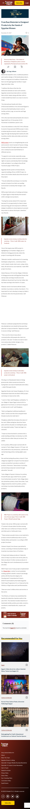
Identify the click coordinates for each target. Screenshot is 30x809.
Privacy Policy (4, 773)
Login (27, 3)
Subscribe (19, 3)
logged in (13, 628)
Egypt (2, 665)
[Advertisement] (14, 309)
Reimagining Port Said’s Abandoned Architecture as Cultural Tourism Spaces (13, 735)
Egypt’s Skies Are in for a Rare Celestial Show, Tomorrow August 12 (13, 670)
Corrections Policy (6, 780)
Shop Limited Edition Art (7, 752)
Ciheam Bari (6, 571)
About (3, 755)
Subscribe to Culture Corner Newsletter (12, 765)
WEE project (5, 142)
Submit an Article (5, 770)
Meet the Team (5, 757)
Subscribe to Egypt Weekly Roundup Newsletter (14, 763)
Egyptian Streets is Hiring (8, 760)
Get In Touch (4, 768)
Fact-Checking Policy (6, 778)
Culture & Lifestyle (6, 697)
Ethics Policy (4, 775)
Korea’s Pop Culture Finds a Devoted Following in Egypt (12, 702)
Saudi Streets (4, 783)
